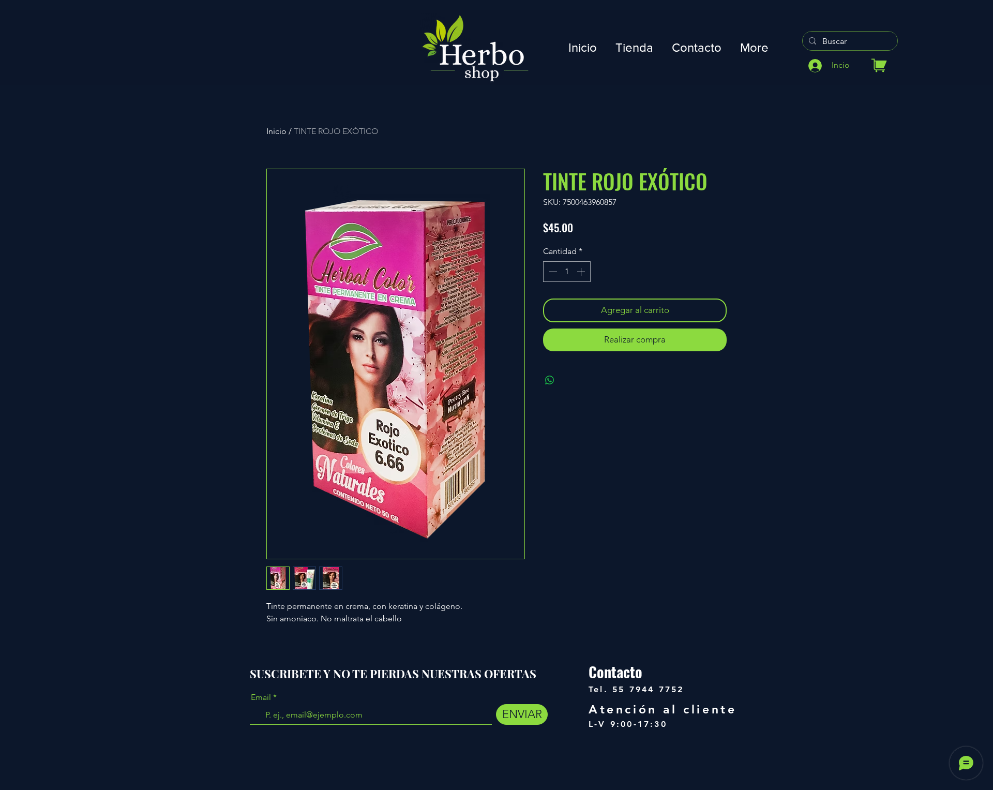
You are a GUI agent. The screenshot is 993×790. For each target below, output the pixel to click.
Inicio (276, 131)
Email (261, 697)
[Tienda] (879, 65)
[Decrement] (552, 271)
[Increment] (582, 271)
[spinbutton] (567, 271)
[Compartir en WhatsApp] (550, 380)
